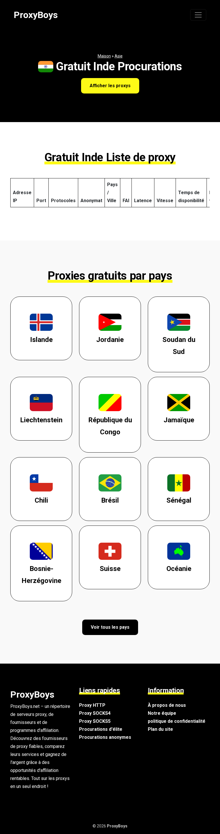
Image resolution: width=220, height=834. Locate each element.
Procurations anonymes (105, 737)
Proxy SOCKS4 (95, 713)
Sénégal (178, 500)
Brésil (110, 500)
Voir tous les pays (110, 627)
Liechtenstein (41, 420)
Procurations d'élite (100, 729)
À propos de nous (167, 705)
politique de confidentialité (176, 721)
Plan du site (160, 729)
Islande (41, 340)
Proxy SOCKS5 (95, 721)
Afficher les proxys (110, 85)
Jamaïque (179, 420)
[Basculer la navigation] (198, 15)
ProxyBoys (36, 14)
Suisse (110, 569)
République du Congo (110, 426)
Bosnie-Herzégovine (41, 575)
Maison (104, 56)
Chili (41, 500)
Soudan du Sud (178, 346)
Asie (119, 56)
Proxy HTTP (92, 705)
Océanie (178, 569)
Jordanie (110, 340)
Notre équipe (162, 713)
